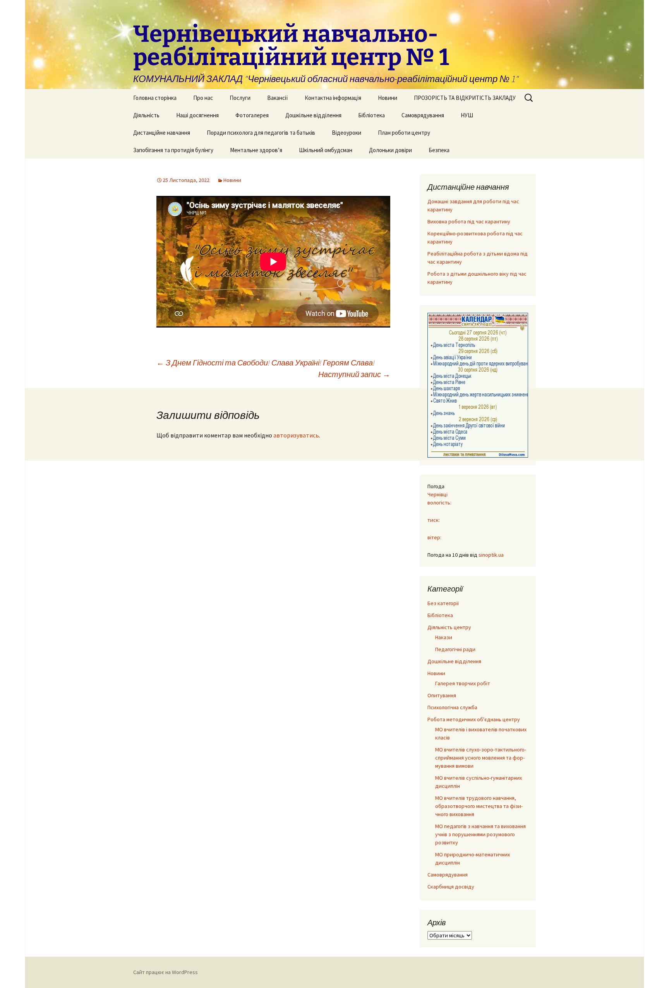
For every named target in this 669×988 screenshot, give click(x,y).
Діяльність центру (449, 627)
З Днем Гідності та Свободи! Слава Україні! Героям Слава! (265, 362)
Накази (443, 637)
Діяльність (146, 115)
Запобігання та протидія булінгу (173, 150)
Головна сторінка (155, 97)
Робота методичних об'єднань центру (473, 719)
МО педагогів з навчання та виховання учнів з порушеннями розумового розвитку (480, 834)
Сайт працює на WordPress (165, 972)
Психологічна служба (452, 707)
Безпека (439, 150)
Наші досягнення (197, 115)
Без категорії (443, 603)
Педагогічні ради (455, 649)
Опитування (441, 695)
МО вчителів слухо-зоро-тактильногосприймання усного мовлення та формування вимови (480, 757)
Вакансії (277, 97)
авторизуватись (296, 435)
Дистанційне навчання (161, 132)
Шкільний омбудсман (325, 150)
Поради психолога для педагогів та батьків (261, 132)
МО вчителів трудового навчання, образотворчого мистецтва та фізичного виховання (479, 806)
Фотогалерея (252, 115)
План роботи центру (404, 132)
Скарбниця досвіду (450, 886)
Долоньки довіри (390, 150)
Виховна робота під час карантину (468, 221)
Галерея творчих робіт (462, 683)
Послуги (240, 97)
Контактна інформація (333, 97)
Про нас (203, 97)
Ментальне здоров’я (256, 150)
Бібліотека (371, 115)
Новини (387, 97)
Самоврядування (422, 115)
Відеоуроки (346, 132)
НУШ (467, 115)
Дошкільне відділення (313, 115)
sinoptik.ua (491, 554)
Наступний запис (354, 374)
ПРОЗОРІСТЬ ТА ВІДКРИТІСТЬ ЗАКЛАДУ (465, 97)
